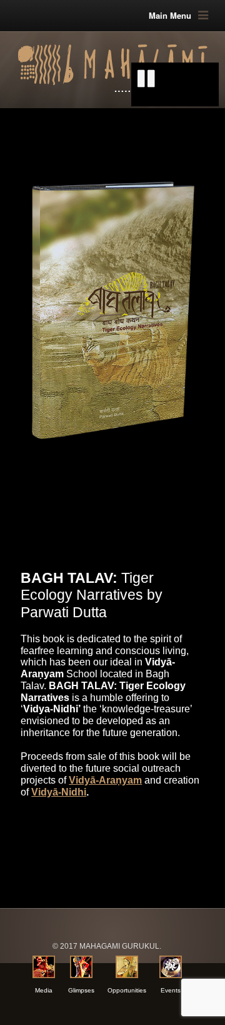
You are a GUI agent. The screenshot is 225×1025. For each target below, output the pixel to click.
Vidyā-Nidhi (58, 792)
